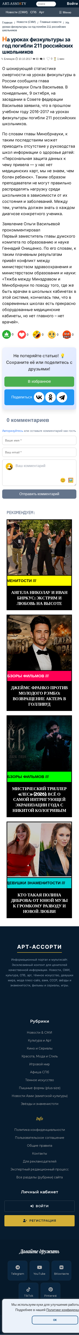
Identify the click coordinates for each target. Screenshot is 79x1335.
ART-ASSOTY (14, 3)
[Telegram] (62, 397)
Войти (72, 3)
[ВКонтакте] (39, 397)
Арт (41, 12)
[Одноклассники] (50, 397)
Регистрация (42, 1221)
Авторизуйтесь (12, 430)
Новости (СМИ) (17, 12)
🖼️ (71, 480)
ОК (55, 1320)
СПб (33, 12)
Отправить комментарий (39, 494)
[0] (6, 334)
